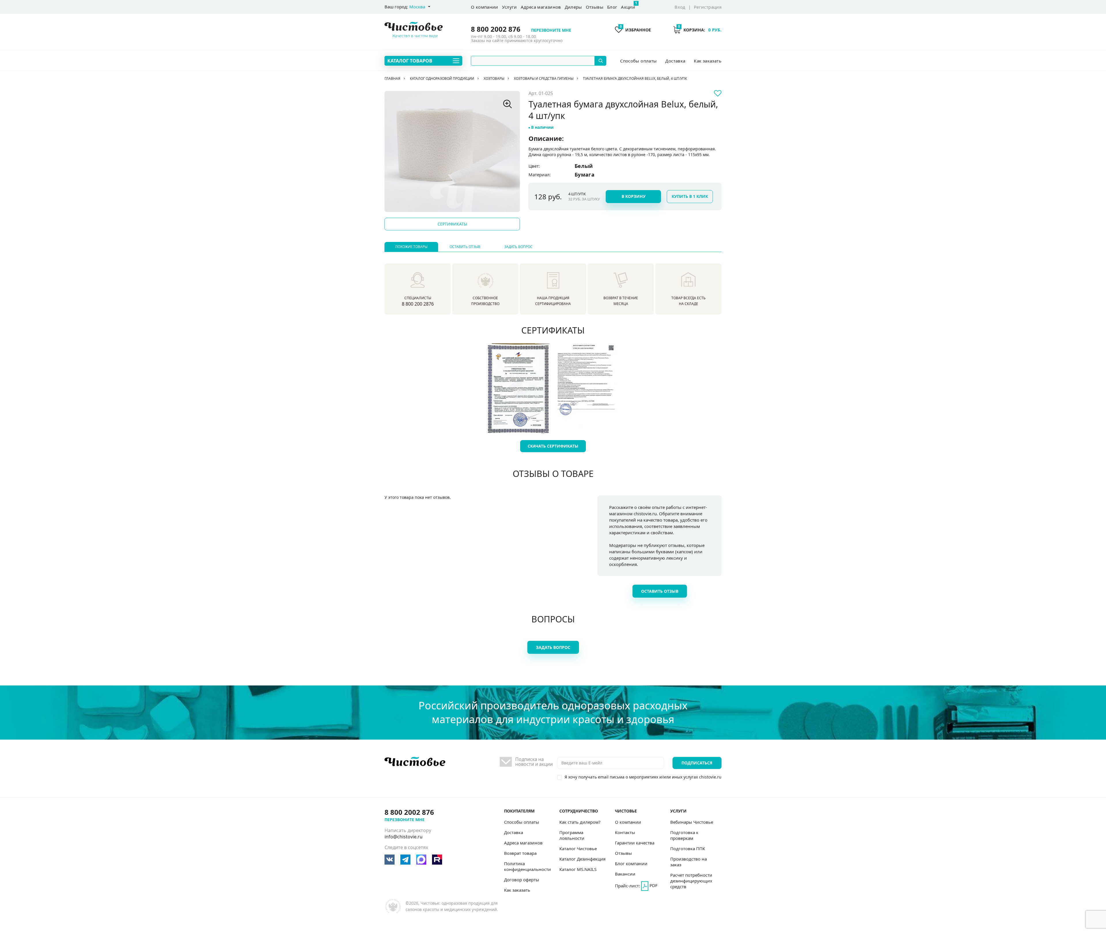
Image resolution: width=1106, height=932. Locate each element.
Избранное (635, 29)
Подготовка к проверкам (684, 835)
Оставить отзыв (465, 246)
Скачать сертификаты (553, 446)
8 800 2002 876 (495, 29)
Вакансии (625, 874)
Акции (628, 5)
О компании (484, 7)
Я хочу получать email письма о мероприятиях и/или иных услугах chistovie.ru (643, 777)
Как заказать (707, 61)
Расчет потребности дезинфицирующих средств (691, 880)
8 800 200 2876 (418, 304)
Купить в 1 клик (690, 196)
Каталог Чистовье (578, 848)
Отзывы (594, 7)
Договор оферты (521, 879)
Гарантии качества (634, 843)
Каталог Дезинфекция (582, 859)
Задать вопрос (518, 246)
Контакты (625, 832)
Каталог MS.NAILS (577, 869)
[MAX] (421, 860)
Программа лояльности (571, 835)
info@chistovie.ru (404, 837)
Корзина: (699, 29)
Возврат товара (520, 853)
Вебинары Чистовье (691, 822)
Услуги (509, 7)
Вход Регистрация (698, 7)
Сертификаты (452, 224)
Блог (612, 7)
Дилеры (573, 7)
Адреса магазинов (541, 7)
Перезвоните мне (551, 30)
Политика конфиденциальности (527, 866)
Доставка (675, 61)
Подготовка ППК (687, 848)
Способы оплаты (638, 61)
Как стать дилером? (580, 822)
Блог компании (631, 863)
